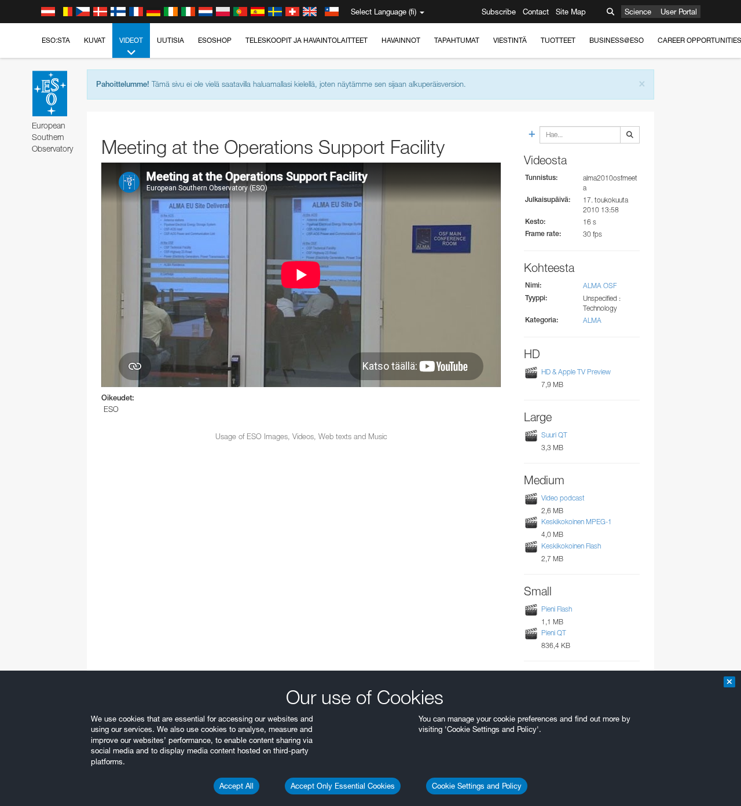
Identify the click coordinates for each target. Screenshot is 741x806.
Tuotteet (558, 40)
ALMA (592, 320)
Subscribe (499, 11)
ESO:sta (56, 40)
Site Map (571, 11)
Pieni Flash (556, 609)
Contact (536, 11)
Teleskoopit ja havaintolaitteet (306, 40)
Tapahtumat (456, 40)
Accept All (236, 785)
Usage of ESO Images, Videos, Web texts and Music (301, 436)
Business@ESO (616, 40)
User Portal (679, 11)
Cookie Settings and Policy (477, 785)
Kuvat (94, 40)
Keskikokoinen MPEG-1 (576, 521)
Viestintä (510, 40)
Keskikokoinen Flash (571, 546)
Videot (131, 40)
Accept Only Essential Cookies (343, 785)
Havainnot (400, 40)
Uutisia (170, 40)
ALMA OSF (600, 285)
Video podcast (563, 498)
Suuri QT (554, 434)
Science (638, 11)
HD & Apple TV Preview (576, 371)
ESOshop (215, 40)
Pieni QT (553, 632)
